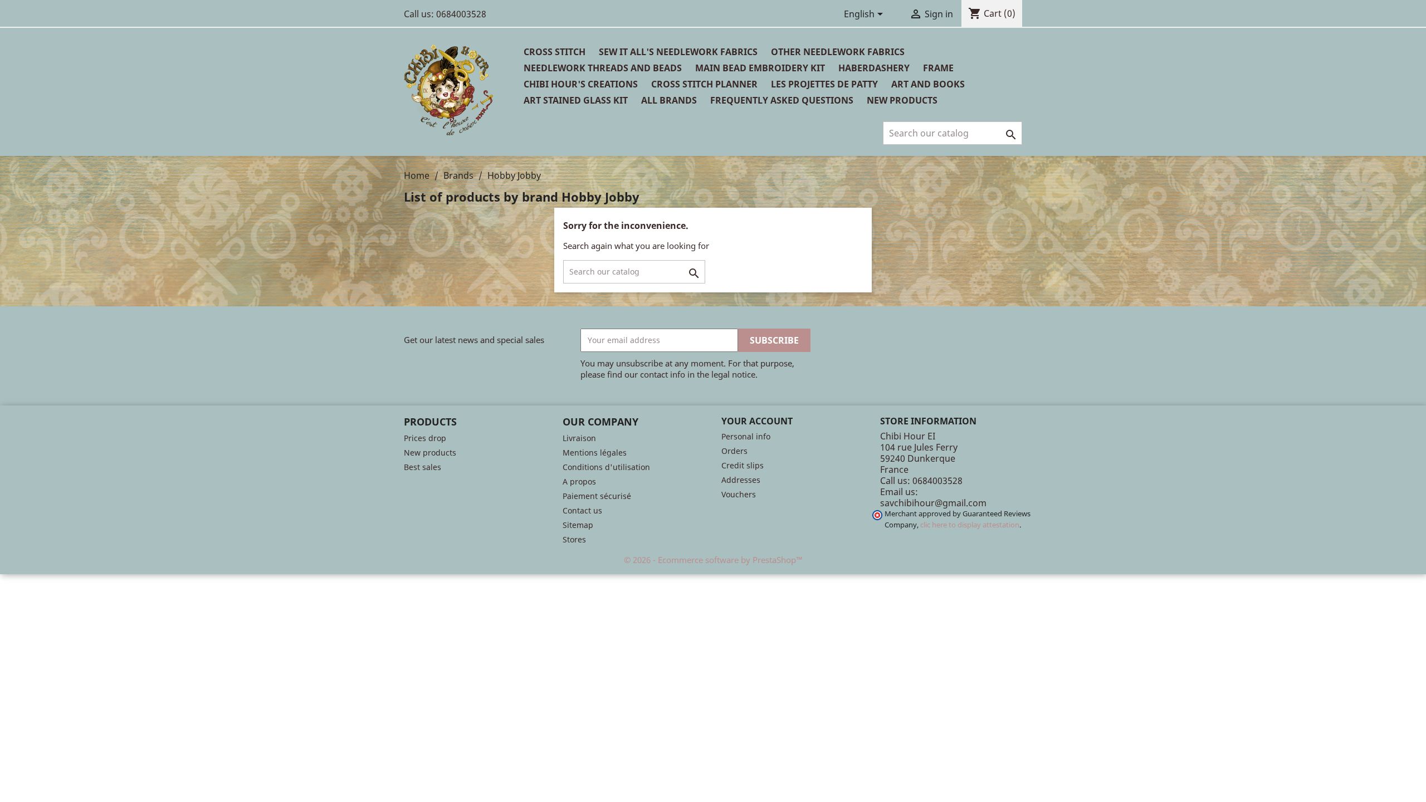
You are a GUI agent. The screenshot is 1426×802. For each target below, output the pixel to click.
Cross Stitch (554, 52)
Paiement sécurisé (597, 496)
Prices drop (425, 438)
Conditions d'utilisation (606, 467)
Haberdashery (874, 68)
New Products (902, 100)
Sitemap (578, 525)
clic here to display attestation (969, 525)
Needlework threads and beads (603, 68)
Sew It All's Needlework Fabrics (678, 52)
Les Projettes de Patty (824, 84)
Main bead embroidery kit (760, 68)
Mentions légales (595, 452)
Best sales (422, 467)
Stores (574, 539)
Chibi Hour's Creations (581, 84)
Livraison (579, 438)
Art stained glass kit (576, 100)
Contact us (582, 510)
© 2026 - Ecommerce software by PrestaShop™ (713, 559)
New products (430, 452)
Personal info (745, 436)
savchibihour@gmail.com (933, 503)
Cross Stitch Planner (704, 84)
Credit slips (742, 465)
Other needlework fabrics (838, 52)
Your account (757, 421)
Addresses (740, 480)
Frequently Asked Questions (781, 100)
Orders (734, 451)
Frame (938, 68)
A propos (579, 481)
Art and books (928, 84)
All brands (669, 100)
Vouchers (738, 494)
